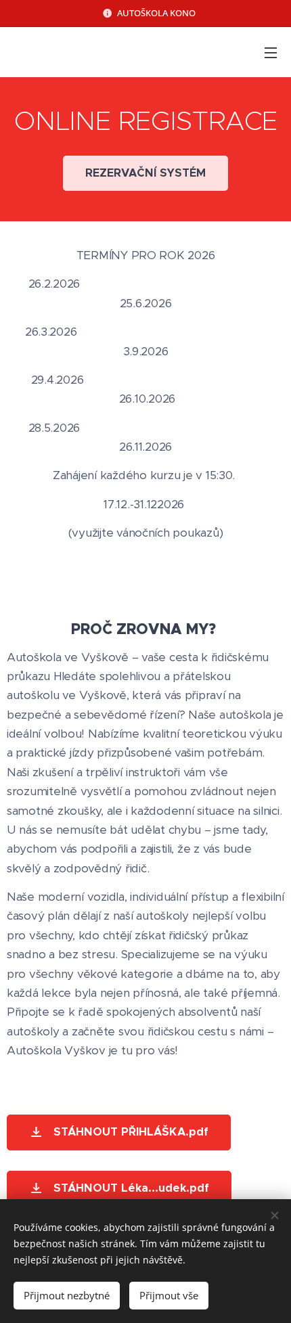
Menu (270, 52)
